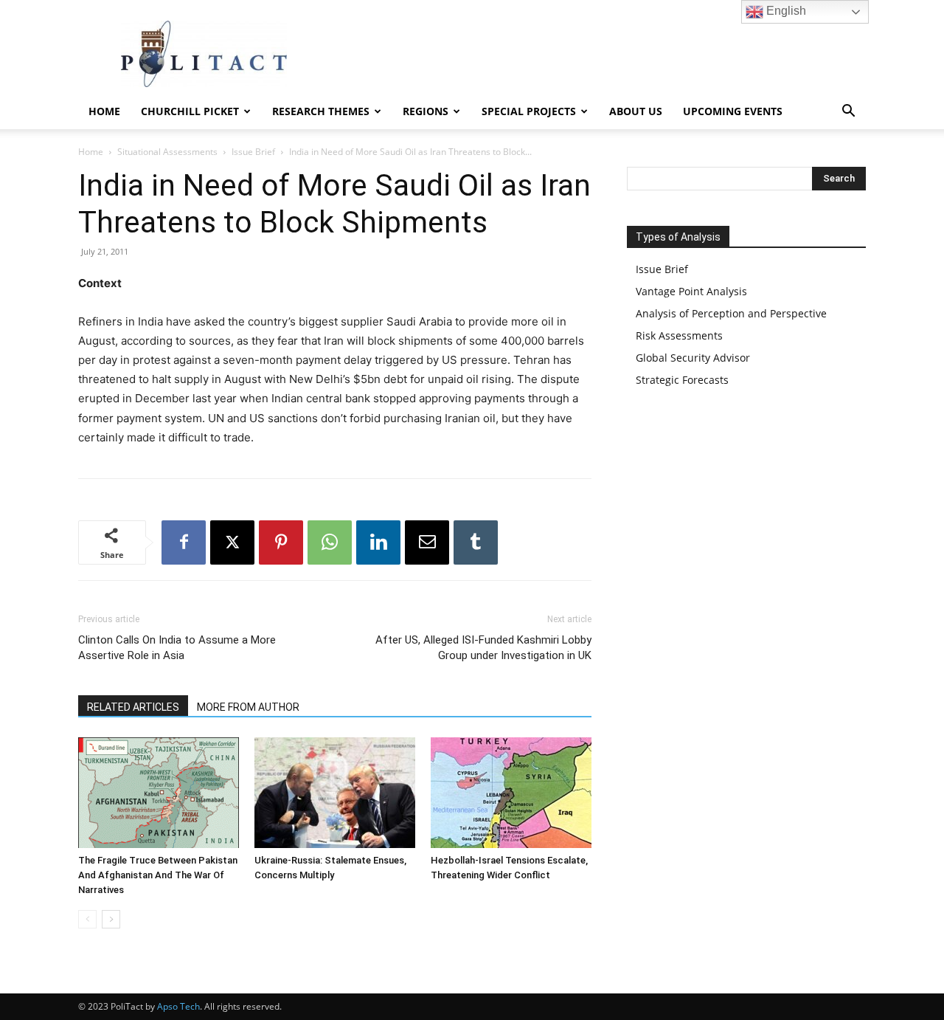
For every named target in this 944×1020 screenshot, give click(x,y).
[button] (848, 113)
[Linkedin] (378, 542)
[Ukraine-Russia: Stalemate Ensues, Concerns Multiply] (334, 792)
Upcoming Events (732, 111)
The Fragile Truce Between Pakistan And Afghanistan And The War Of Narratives (157, 875)
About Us (635, 111)
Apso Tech (178, 1006)
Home (104, 111)
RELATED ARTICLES (133, 707)
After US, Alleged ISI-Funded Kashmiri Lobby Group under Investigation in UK (483, 647)
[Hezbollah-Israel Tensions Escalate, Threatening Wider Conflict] (511, 792)
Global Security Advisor (693, 358)
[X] (232, 542)
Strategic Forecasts (682, 380)
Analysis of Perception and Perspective (731, 313)
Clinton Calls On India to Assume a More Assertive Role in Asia (177, 647)
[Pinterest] (281, 542)
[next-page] (111, 919)
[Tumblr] (476, 542)
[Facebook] (184, 542)
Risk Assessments (679, 335)
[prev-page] (87, 919)
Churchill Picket (190, 111)
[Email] (427, 542)
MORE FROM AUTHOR (248, 707)
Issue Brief (253, 151)
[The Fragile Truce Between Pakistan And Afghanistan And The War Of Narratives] (158, 792)
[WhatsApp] (330, 542)
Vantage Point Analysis (691, 291)
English (784, 10)
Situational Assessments (167, 151)
